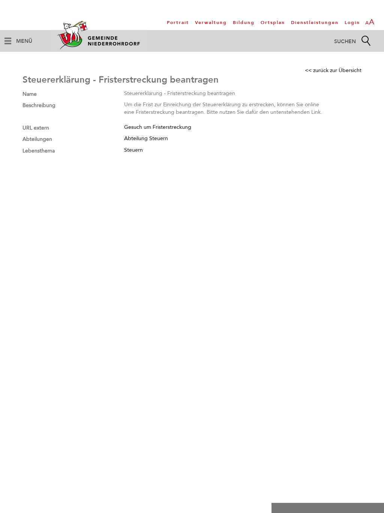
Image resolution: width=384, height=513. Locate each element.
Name (29, 94)
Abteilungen (37, 139)
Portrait (178, 23)
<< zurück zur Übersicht (333, 70)
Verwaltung (211, 23)
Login (352, 23)
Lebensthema (38, 150)
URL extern (35, 127)
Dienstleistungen (315, 23)
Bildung (244, 23)
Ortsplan (273, 23)
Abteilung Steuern (146, 138)
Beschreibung (39, 105)
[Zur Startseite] (99, 35)
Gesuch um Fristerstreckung (157, 127)
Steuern (133, 150)
